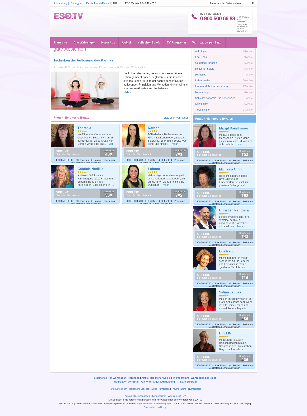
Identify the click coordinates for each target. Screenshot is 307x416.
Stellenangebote (142, 396)
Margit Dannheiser (233, 128)
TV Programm (176, 42)
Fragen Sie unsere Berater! (214, 118)
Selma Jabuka (230, 292)
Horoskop (108, 42)
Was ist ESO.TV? (177, 396)
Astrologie (201, 51)
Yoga (95, 67)
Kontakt (128, 396)
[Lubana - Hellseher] (133, 176)
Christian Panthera (234, 210)
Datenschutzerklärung (155, 407)
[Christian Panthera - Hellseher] (204, 217)
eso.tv (60, 67)
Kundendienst (159, 396)
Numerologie (202, 92)
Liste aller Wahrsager (176, 117)
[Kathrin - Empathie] (133, 135)
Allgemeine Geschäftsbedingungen (154, 403)
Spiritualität (139, 67)
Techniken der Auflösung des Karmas (83, 60)
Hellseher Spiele (148, 42)
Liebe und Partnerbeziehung (211, 86)
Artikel (126, 42)
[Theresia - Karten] (63, 135)
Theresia (84, 128)
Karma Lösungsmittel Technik (114, 67)
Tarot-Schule (202, 109)
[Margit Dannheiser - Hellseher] (204, 135)
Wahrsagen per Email (207, 42)
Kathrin (154, 128)
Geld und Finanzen (206, 62)
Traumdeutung (178, 389)
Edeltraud (227, 251)
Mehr (126, 92)
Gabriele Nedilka (90, 169)
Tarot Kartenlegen (118, 389)
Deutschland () (99, 3)
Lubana (154, 169)
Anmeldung (60, 3)
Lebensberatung (149, 389)
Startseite (60, 42)
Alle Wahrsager (84, 42)
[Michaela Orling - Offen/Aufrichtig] (204, 176)
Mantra (88, 67)
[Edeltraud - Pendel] (204, 258)
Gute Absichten (75, 67)
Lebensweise (203, 80)
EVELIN (225, 333)
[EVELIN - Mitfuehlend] (204, 340)
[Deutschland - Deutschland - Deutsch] (68, 18)
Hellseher (134, 389)
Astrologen (164, 389)
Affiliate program (187, 381)
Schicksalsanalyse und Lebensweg (215, 98)
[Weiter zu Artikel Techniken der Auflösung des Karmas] (85, 108)
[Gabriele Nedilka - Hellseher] (63, 176)
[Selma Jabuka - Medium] (204, 299)
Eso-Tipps (201, 57)
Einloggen (76, 3)
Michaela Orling (231, 169)
